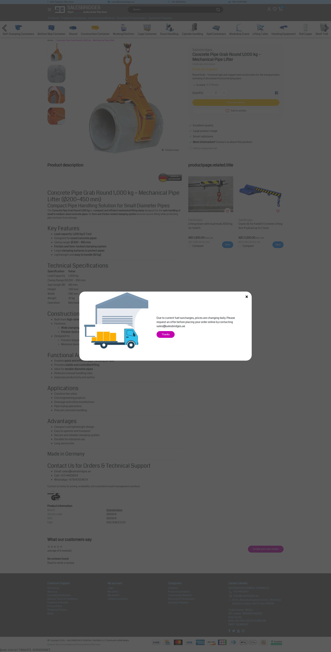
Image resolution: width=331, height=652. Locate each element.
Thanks (166, 334)
